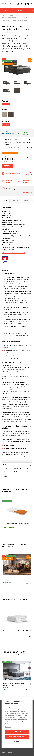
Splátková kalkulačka (13, 173)
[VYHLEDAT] (32, 10)
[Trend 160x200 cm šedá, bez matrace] (4, 114)
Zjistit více (8, 726)
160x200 (25, 17)
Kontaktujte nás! (27, 192)
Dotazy (26, 200)
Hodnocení (15, 200)
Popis (5, 200)
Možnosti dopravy (26, 181)
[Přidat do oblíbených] (30, 523)
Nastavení (17, 741)
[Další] (18, 494)
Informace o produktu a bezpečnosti (13, 253)
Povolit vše (17, 731)
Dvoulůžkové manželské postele (10, 17)
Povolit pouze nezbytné (16, 736)
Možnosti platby (9, 181)
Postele (11, 15)
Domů (3, 15)
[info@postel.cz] (18, 4)
